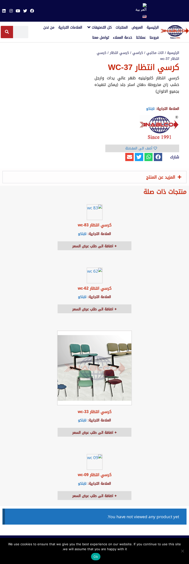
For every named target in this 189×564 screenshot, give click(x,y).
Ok (96, 557)
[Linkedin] (4, 11)
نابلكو (150, 108)
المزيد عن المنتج (160, 177)
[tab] (94, 177)
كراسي (137, 53)
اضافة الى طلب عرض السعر (93, 246)
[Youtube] (18, 11)
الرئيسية (173, 53)
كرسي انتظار (119, 53)
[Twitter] (25, 11)
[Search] (7, 32)
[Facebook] (32, 11)
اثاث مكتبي (155, 53)
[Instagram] (11, 11)
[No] (182, 550)
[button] (158, 157)
